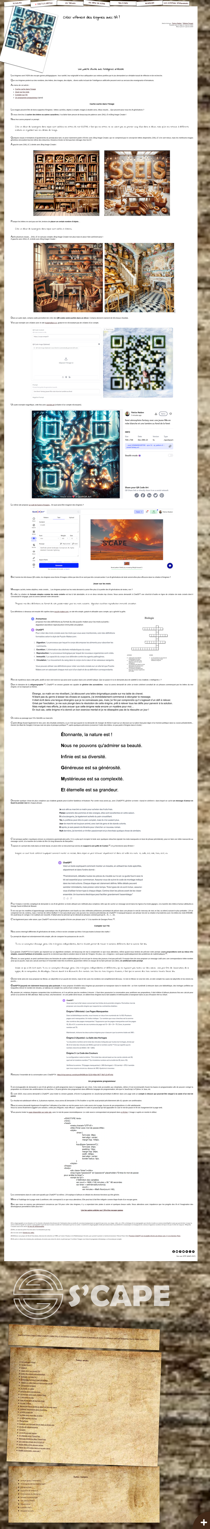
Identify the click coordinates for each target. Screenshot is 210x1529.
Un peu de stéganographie (36, 1226)
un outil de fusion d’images (39, 505)
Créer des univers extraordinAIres (33, 1374)
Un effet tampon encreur (28, 1418)
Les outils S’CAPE (28, 1501)
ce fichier (124, 1112)
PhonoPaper (23, 1421)
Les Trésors (70, 3)
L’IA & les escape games (28, 1433)
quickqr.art (50, 405)
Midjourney (125, 1339)
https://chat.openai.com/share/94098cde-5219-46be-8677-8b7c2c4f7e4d (85, 1075)
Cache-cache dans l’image (25, 89)
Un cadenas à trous (28, 1362)
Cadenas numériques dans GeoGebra (33, 1409)
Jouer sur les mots (22, 92)
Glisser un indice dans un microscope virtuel (36, 1383)
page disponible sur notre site (40, 1112)
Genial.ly (22, 1430)
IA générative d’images (78, 1337)
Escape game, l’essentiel (31, 1481)
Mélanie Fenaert (188, 23)
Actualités (17, 3)
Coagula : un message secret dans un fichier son (36, 1424)
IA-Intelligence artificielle (112, 1338)
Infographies (26, 1487)
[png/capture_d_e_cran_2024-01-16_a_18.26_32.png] (102, 1190)
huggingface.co (51, 323)
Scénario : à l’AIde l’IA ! (29, 1377)
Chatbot (39, 1336)
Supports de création (29, 1491)
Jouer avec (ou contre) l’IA (30, 1371)
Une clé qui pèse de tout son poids (32, 1400)
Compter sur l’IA (21, 95)
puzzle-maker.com (61, 612)
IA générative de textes (95, 1337)
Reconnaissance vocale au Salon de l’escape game (38, 1406)
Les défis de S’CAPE (96, 3)
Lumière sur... (26, 1507)
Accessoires (25, 1504)
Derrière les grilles (28, 1232)
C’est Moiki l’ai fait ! (27, 1397)
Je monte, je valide (27, 1388)
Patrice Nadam (177, 23)
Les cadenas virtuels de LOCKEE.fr (31, 1442)
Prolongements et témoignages (33, 1484)
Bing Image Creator (29, 1335)
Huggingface (65, 1336)
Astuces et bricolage (29, 1497)
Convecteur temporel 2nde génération (34, 1380)
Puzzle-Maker (134, 1339)
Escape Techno (25, 1403)
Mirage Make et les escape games (31, 1445)
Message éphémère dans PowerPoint (32, 1439)
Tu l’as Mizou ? (26, 1365)
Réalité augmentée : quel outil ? (29, 1450)
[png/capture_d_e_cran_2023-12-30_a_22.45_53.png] (102, 796)
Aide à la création (45, 4)
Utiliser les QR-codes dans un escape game (34, 1447)
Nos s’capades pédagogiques (176, 3)
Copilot (51, 1336)
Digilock (24, 1368)
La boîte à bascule (26, 1412)
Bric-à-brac (123, 3)
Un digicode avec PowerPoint (29, 1436)
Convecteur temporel (28, 1385)
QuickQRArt (144, 1339)
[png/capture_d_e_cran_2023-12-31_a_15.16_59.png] (102, 1070)
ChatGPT (45, 1336)
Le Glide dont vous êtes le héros (31, 1415)
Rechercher (149, 3)
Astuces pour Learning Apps (30, 1391)
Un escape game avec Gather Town (33, 1394)
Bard (19, 1335)
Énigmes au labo (27, 1511)
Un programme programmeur (26, 98)
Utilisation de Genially (31, 1494)
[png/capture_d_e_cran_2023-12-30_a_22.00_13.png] (102, 834)
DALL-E (57, 1336)
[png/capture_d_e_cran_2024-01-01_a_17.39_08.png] (102, 899)
